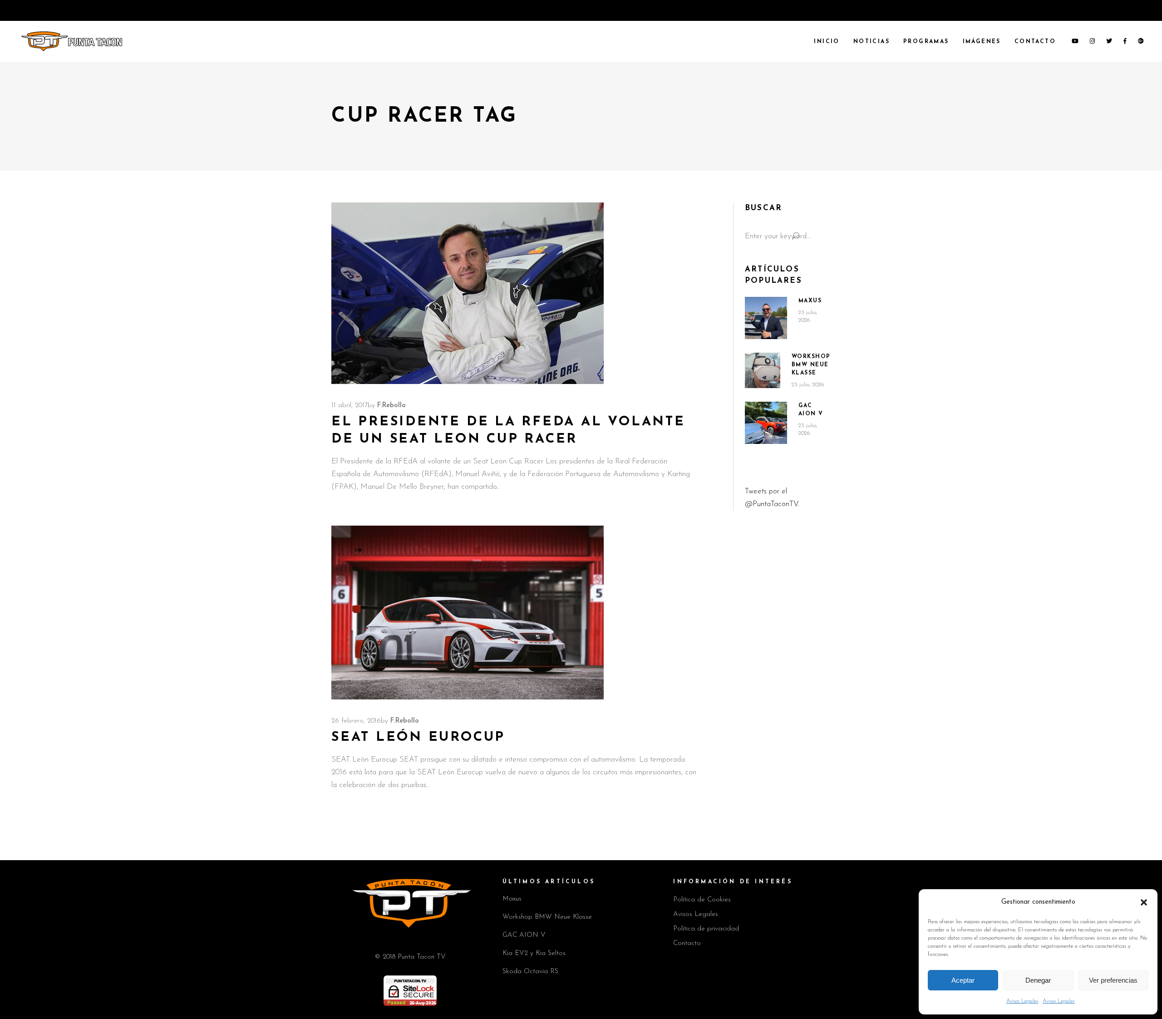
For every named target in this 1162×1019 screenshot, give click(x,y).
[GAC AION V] (766, 423)
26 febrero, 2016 (356, 721)
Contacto (687, 943)
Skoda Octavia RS (530, 971)
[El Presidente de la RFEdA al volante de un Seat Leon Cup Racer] (467, 293)
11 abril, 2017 (349, 405)
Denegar (1038, 980)
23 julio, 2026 (808, 385)
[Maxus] (766, 318)
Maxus (810, 301)
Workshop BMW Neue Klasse (811, 365)
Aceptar (963, 980)
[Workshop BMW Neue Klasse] (762, 370)
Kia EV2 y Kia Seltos (534, 953)
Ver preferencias (1113, 980)
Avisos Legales (1022, 1001)
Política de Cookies (702, 899)
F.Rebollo (391, 405)
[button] (1143, 902)
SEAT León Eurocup (418, 737)
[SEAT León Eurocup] (467, 612)
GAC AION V (524, 935)
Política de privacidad (706, 928)
